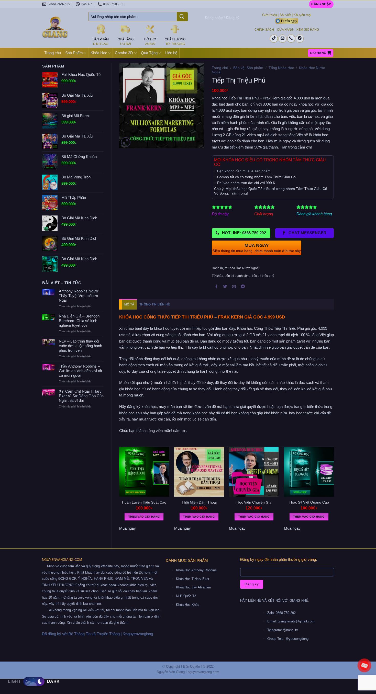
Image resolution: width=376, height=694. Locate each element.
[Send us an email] (282, 39)
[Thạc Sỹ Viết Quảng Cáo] (309, 472)
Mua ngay (127, 528)
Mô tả (129, 304)
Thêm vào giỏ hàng (144, 516)
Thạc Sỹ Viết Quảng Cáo (309, 502)
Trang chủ (52, 53)
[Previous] (119, 493)
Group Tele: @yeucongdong (287, 639)
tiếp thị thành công (237, 276)
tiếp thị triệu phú (263, 276)
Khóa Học (99, 53)
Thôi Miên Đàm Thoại (199, 502)
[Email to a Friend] (234, 287)
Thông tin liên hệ (154, 304)
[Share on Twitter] (225, 287)
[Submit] (182, 17)
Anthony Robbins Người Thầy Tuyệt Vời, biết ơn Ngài (79, 295)
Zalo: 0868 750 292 (281, 613)
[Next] (333, 493)
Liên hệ (171, 53)
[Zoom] (125, 142)
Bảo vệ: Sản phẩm (248, 68)
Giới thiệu (269, 15)
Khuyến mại (302, 15)
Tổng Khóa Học (281, 68)
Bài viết (285, 15)
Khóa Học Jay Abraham (193, 587)
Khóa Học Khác (187, 605)
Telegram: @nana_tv (282, 630)
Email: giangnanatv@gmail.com (290, 621)
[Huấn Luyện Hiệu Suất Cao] (144, 472)
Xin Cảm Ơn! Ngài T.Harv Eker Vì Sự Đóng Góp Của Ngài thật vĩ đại (81, 396)
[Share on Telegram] (243, 287)
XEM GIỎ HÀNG (307, 29)
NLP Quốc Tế (186, 596)
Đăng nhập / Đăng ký (222, 18)
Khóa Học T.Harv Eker (192, 579)
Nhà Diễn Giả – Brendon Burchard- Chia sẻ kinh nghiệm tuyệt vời (79, 320)
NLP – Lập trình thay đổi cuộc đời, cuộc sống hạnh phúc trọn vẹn (80, 345)
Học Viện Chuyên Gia (254, 502)
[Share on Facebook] (216, 287)
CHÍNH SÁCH (264, 29)
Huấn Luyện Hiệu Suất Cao (144, 502)
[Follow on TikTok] (274, 39)
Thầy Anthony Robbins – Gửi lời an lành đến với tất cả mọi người (80, 371)
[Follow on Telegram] (300, 39)
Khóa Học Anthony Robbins (196, 570)
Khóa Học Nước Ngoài (243, 268)
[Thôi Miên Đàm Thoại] (199, 472)
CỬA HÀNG (285, 29)
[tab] (128, 304)
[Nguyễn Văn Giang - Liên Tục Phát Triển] (61, 28)
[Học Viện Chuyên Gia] (254, 472)
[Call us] (291, 39)
